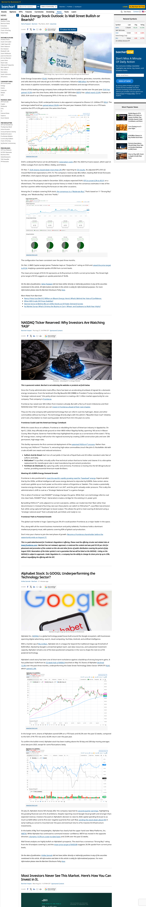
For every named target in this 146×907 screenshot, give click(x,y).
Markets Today (5, 21)
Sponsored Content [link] (56, 330)
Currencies (39, 12)
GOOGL (35, 636)
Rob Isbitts (4, 72)
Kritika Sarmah (46, 855)
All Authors (4, 77)
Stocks (4, 12)
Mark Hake (4, 63)
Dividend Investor (6, 134)
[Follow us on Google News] (49, 29)
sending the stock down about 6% (92, 820)
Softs (2, 95)
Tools (66, 12)
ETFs (21, 12)
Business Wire (5, 155)
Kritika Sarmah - (26, 581)
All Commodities (6, 83)
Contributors (5, 28)
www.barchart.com (31, 156)
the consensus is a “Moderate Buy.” (71, 191)
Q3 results (81, 170)
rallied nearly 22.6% (93, 92)
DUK (44, 78)
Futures (28, 12)
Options (13, 12)
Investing (50, 12)
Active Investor (5, 129)
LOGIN (125, 7)
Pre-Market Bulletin (7, 136)
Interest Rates (5, 113)
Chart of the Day (6, 30)
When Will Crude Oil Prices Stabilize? (38, 301)
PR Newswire (5, 161)
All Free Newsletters (7, 125)
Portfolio (69, 7)
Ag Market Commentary (8, 143)
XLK (107, 665)
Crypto (3, 104)
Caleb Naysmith (5, 44)
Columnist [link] (53, 24)
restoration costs (66, 162)
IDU (105, 102)
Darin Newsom (5, 46)
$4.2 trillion (42, 644)
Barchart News (5, 23)
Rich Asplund (5, 67)
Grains (3, 88)
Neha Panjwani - (26, 24)
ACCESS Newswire (6, 152)
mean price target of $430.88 (65, 844)
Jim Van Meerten (6, 58)
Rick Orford (4, 70)
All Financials (4, 102)
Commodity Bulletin (7, 139)
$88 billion (82, 81)
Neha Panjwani (47, 284)
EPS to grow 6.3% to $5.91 (94, 180)
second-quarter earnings (88, 811)
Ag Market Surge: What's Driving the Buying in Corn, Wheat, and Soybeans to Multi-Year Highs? (62, 306)
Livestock (4, 90)
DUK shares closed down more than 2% (46, 170)
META (24, 833)
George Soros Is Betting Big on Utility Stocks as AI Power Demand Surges (53, 304)
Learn (74, 12)
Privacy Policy (131, 93)
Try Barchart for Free (137, 7)
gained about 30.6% (51, 105)
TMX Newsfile (5, 159)
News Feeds (4, 33)
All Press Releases (6, 150)
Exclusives (4, 26)
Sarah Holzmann (6, 74)
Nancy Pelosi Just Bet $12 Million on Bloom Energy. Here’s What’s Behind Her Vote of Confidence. (63, 298)
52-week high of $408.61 (55, 662)
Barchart (34, 24)
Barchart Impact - (26, 330)
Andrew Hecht (5, 39)
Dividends (4, 106)
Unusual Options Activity (8, 132)
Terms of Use (120, 93)
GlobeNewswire (5, 157)
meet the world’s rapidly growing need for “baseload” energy (71, 478)
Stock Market (5, 118)
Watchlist (62, 7)
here (63, 290)
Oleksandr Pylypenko (7, 65)
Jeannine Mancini (6, 56)
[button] (144, 11)
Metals (3, 93)
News (59, 12)
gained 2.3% (31, 668)
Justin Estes (4, 60)
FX (1, 111)
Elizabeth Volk (5, 51)
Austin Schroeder (6, 42)
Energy (3, 86)
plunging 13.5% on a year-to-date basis (45, 836)
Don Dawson (5, 49)
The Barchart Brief (6, 127)
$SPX (79, 92)
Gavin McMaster (6, 53)
